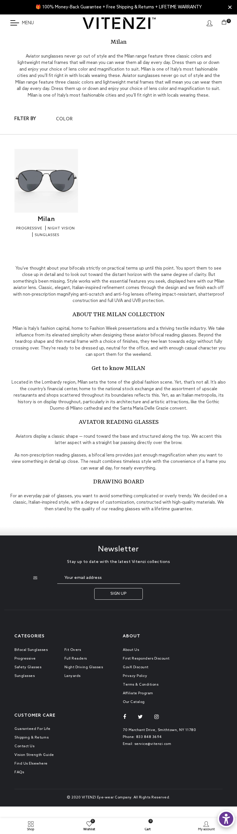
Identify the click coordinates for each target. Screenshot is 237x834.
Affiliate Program (138, 693)
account (209, 23)
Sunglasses (24, 676)
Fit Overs (72, 650)
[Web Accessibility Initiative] (226, 819)
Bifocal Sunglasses (31, 650)
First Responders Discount (146, 659)
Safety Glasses (27, 667)
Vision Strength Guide (34, 755)
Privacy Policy (135, 676)
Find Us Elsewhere (31, 764)
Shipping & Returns (31, 738)
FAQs (19, 772)
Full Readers (75, 659)
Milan (46, 219)
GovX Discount (136, 667)
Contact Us (24, 746)
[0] (224, 23)
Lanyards (72, 676)
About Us (131, 650)
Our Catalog (134, 702)
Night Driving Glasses (83, 667)
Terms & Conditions (140, 685)
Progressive (25, 659)
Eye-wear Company (114, 798)
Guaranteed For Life (32, 729)
